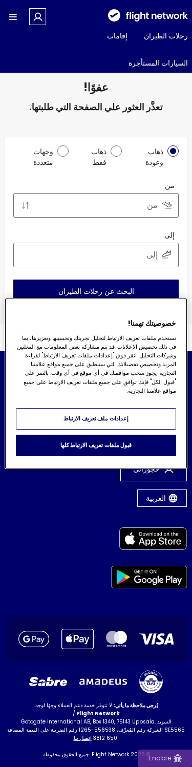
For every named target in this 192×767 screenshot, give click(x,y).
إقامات (117, 36)
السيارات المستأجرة (158, 63)
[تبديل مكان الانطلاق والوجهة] (25, 205)
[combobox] (96, 205)
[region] (96, 383)
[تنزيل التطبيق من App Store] (149, 540)
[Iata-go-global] (151, 681)
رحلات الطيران (166, 36)
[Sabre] (48, 681)
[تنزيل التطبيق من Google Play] (149, 579)
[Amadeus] (103, 681)
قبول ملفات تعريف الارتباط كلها (96, 445)
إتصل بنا (83, 738)
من (170, 185)
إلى (169, 235)
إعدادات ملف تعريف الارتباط (96, 418)
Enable (159, 758)
